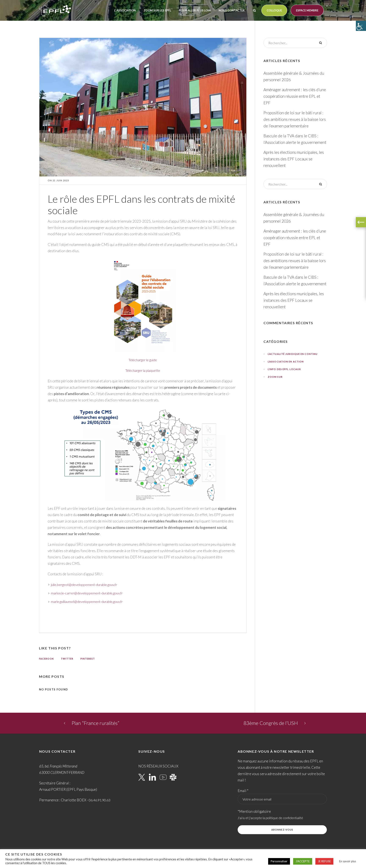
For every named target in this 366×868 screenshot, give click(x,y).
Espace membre (307, 10)
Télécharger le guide (143, 360)
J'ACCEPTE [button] (303, 861)
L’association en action (286, 361)
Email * (243, 790)
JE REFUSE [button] (324, 861)
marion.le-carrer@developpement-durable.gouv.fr (87, 593)
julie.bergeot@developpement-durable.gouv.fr (84, 585)
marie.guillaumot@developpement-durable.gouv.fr (87, 601)
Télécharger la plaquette (142, 370)
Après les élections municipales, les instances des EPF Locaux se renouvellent (293, 159)
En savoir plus (347, 861)
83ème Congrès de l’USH (270, 723)
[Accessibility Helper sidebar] (361, 26)
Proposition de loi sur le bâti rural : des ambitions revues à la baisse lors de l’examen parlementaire (294, 119)
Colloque (274, 10)
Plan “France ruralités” (95, 723)
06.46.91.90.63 (99, 800)
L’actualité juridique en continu (292, 354)
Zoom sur (275, 376)
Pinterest (87, 658)
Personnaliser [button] (279, 861)
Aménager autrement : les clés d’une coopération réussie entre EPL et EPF (294, 96)
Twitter (67, 658)
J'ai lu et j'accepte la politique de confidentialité (270, 818)
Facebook (46, 658)
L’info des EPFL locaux (284, 369)
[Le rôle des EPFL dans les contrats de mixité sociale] (143, 106)
